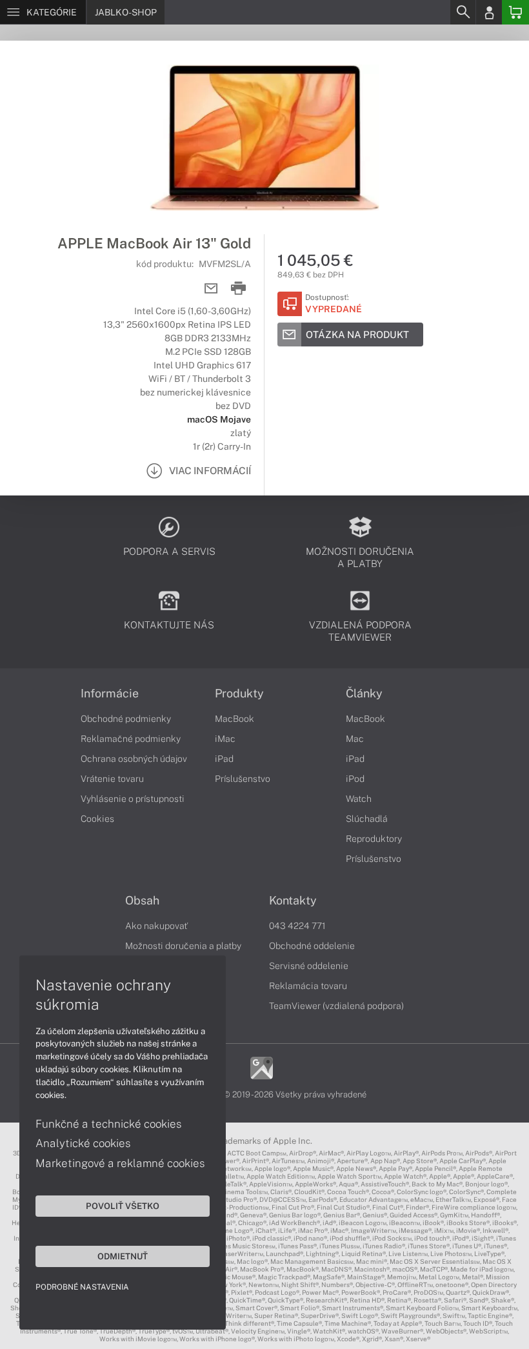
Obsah (142, 900)
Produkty (239, 693)
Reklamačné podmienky (131, 739)
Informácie (110, 693)
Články (364, 693)
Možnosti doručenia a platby (183, 946)
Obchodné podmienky (126, 719)
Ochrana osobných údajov (134, 759)
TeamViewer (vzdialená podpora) (336, 1006)
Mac (355, 739)
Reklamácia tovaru (308, 986)
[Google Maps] (261, 1067)
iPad (224, 759)
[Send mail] (211, 288)
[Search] (462, 12)
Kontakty (293, 900)
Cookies (97, 819)
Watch (359, 799)
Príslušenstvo (242, 779)
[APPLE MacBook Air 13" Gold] (264, 137)
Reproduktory (374, 839)
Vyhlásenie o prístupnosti (133, 799)
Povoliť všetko (122, 1206)
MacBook (234, 719)
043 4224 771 (297, 926)
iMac (225, 739)
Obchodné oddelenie (312, 946)
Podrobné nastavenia (82, 1287)
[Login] (489, 12)
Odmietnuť (122, 1256)
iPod (355, 779)
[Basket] (515, 12)
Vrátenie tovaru (112, 779)
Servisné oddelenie (308, 966)
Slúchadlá (367, 819)
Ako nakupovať (156, 926)
